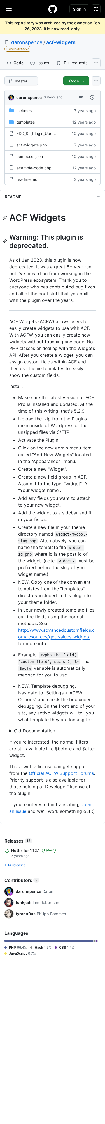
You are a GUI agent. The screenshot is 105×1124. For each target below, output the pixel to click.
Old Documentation (34, 730)
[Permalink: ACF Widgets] (5, 218)
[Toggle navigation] (8, 8)
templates (26, 122)
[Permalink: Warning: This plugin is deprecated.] (5, 241)
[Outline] (97, 196)
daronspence (26, 42)
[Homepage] (52, 8)
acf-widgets (61, 42)
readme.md (27, 179)
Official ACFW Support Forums (61, 773)
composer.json (30, 156)
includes (24, 110)
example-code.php (34, 167)
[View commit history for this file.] (92, 97)
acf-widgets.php (32, 145)
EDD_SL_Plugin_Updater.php (42, 133)
